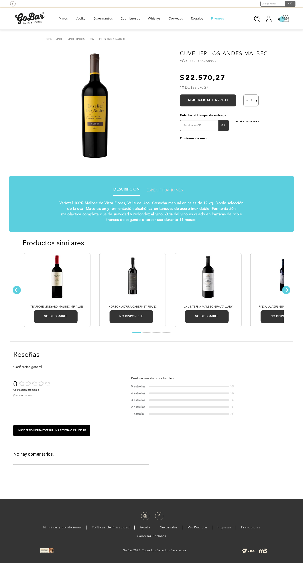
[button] (17, 290)
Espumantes (103, 18)
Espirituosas (130, 18)
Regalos (197, 18)
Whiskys (154, 18)
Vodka (81, 18)
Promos (217, 18)
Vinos (63, 18)
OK (223, 125)
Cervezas (176, 18)
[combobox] (243, 18)
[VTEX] (248, 551)
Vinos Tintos (76, 39)
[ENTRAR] (269, 18)
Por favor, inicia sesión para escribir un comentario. (51, 430)
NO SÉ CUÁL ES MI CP (247, 122)
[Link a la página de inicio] (49, 39)
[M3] (263, 551)
